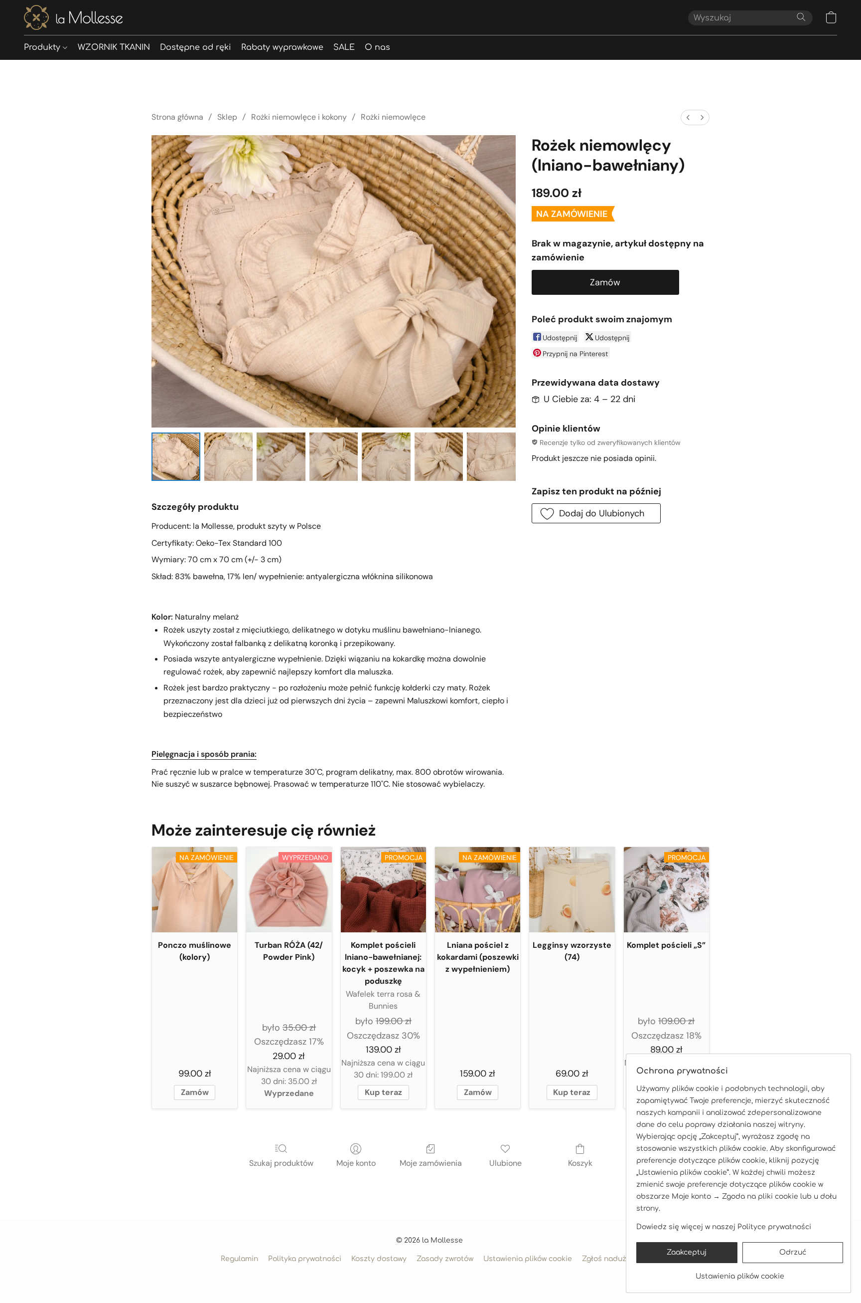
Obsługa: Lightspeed (431, 1276)
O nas (377, 47)
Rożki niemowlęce (393, 117)
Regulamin (239, 1259)
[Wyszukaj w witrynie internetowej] (801, 17)
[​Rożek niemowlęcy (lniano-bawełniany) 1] (228, 457)
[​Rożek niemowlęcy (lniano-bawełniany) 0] (175, 457)
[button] (73, 17)
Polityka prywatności (304, 1259)
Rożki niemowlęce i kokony (299, 117)
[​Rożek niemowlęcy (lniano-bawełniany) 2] (281, 457)
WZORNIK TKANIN (114, 47)
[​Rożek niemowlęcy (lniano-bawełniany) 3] (333, 457)
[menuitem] (688, 117)
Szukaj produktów (281, 1163)
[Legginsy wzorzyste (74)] (571, 889)
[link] (739, 1273)
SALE (344, 47)
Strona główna (177, 117)
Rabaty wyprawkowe (282, 47)
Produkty (43, 47)
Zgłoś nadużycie (611, 1259)
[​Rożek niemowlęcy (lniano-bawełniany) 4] (386, 457)
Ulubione (505, 1163)
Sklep (227, 117)
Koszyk (580, 1163)
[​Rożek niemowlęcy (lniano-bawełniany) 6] (491, 457)
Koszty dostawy (379, 1259)
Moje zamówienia (431, 1163)
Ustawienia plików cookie (527, 1259)
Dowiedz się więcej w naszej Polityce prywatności (723, 1227)
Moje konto (356, 1163)
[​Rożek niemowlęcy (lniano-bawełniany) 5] (439, 457)
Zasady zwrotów (445, 1259)
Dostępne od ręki (195, 47)
